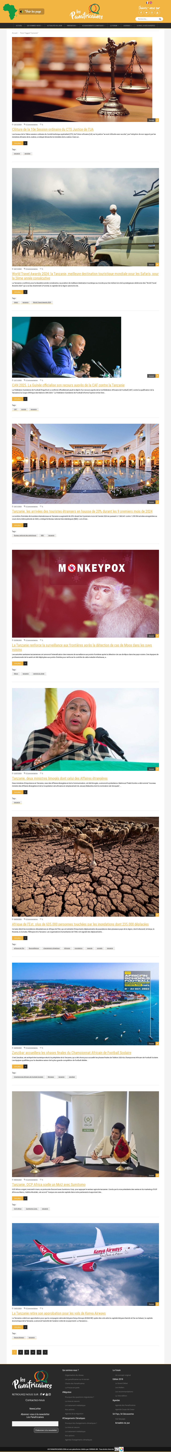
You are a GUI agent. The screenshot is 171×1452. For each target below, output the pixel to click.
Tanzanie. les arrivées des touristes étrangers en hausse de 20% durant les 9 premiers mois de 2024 (82, 511)
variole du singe (38, 674)
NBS (42, 535)
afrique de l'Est (19, 948)
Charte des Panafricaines (75, 1383)
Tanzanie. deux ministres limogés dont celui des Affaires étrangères (60, 778)
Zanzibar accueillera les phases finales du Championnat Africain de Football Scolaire (71, 1053)
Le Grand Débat (121, 1383)
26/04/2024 (18, 1048)
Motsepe (51, 1077)
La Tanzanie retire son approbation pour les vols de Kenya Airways (59, 1313)
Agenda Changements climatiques (78, 1439)
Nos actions (69, 1409)
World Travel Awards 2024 (42, 302)
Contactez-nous (35, 1400)
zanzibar (27, 153)
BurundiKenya (34, 948)
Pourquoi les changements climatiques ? (81, 1423)
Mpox (16, 674)
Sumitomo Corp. (31, 1209)
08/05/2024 (18, 919)
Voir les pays (120, 1419)
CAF (15, 409)
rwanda (89, 948)
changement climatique (51, 948)
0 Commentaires (32, 124)
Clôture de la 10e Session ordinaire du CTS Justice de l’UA (53, 129)
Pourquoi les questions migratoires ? (79, 1397)
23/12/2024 (18, 124)
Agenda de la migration (74, 1413)
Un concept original (123, 1375)
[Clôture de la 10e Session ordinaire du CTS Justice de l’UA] (85, 79)
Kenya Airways (19, 1337)
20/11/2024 (18, 506)
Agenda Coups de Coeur (124, 1409)
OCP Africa (17, 1209)
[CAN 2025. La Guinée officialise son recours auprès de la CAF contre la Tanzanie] (85, 347)
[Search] (160, 19)
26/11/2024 (18, 269)
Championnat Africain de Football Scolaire (28, 1077)
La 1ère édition (121, 1396)
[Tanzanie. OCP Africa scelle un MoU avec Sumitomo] (85, 1134)
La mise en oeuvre (72, 1401)
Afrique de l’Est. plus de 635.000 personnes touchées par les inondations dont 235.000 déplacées (80, 924)
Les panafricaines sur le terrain (77, 1379)
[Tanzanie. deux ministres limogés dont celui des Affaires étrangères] (85, 729)
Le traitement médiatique (75, 1405)
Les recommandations (124, 1391)
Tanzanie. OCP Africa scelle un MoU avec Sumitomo (49, 1184)
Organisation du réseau (74, 1375)
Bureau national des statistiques (25, 535)
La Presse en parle (72, 1387)
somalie (99, 948)
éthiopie (67, 948)
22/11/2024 (18, 380)
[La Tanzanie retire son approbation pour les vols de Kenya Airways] (85, 1264)
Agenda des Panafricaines (125, 1405)
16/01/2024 (18, 1308)
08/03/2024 (18, 1180)
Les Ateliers (119, 1387)
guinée (23, 409)
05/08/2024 (18, 640)
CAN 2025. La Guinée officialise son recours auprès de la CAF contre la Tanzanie (68, 385)
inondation (78, 948)
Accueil (14, 33)
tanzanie (17, 153)
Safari (16, 302)
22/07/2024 (18, 773)
